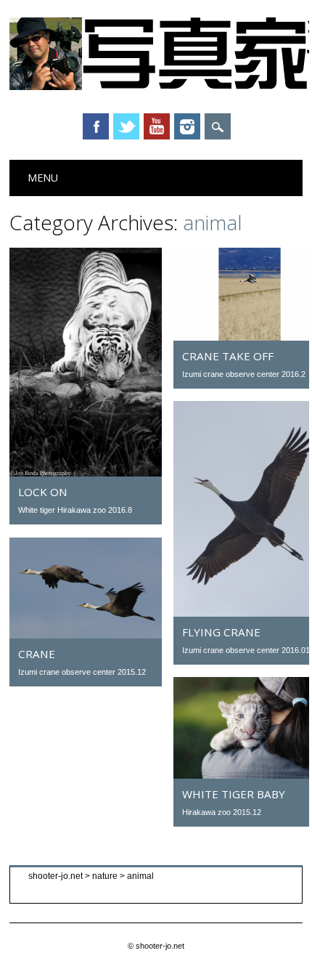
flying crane (221, 632)
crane (36, 653)
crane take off (228, 356)
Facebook (96, 126)
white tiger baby (233, 794)
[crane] (85, 635)
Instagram (187, 126)
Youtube (157, 126)
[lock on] (85, 473)
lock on (42, 491)
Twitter (126, 126)
